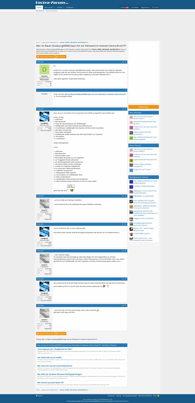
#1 (125, 62)
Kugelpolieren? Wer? (55, 349)
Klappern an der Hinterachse (144, 218)
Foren (39, 7)
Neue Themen (135, 145)
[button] (55, 7)
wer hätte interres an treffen (49, 357)
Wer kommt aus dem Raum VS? (50, 382)
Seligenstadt (47, 219)
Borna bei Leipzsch (46, 130)
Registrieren (144, 107)
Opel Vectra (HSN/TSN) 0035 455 (145, 160)
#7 (125, 305)
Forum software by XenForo (97, 399)
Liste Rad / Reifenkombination (144, 186)
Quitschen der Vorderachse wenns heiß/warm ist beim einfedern (146, 213)
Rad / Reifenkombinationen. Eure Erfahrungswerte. (145, 138)
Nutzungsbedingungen (130, 396)
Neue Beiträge (40, 11)
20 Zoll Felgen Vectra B (142, 233)
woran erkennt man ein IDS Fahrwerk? (145, 192)
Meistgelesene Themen (138, 177)
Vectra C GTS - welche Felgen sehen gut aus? (144, 229)
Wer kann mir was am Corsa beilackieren (54, 366)
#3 (125, 196)
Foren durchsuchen (52, 11)
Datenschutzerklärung (145, 396)
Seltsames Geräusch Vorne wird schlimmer (145, 207)
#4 (125, 224)
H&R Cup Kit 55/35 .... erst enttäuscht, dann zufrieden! (143, 239)
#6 (125, 279)
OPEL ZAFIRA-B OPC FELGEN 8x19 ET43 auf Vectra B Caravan (145, 202)
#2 (125, 109)
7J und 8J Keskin (144, 196)
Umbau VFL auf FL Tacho (142, 169)
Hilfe (154, 396)
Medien (59, 7)
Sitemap (118, 396)
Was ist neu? (48, 7)
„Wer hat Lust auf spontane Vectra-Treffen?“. (143, 117)
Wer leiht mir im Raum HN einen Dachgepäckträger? (59, 374)
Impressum (111, 396)
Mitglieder (69, 7)
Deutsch (40, 396)
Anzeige (44, 94)
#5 (125, 251)
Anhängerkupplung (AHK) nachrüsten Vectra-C (143, 224)
